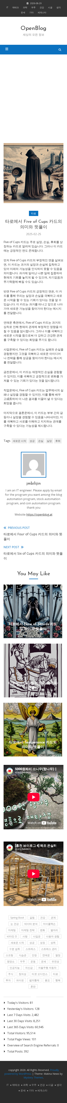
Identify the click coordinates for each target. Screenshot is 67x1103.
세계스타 (42, 12)
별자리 (54, 930)
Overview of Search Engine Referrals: (32, 1045)
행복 (57, 980)
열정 (57, 955)
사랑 (25, 936)
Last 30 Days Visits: (20, 1021)
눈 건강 (15, 924)
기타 (31, 12)
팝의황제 (34, 980)
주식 (10, 974)
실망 (49, 441)
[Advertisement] (33, 98)
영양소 (10, 961)
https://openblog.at (39, 514)
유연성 (55, 961)
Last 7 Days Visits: (19, 1015)
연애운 (46, 955)
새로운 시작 (19, 441)
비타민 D (12, 936)
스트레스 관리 (49, 949)
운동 (33, 961)
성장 (42, 942)
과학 (25, 7)
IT (7, 7)
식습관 (22, 955)
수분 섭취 (14, 949)
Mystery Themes (33, 1077)
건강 (42, 7)
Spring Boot (17, 917)
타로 (33, 213)
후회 (57, 441)
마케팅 (12, 930)
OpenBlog (33, 28)
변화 (42, 930)
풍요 (47, 980)
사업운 (37, 936)
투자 (8, 980)
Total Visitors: (16, 1033)
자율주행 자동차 (47, 967)
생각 (58, 7)
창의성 (22, 974)
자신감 (29, 967)
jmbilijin (33, 484)
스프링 (9, 955)
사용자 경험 (52, 936)
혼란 (33, 986)
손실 (40, 441)
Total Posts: (15, 1051)
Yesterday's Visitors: (21, 1009)
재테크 (15, 7)
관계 (53, 917)
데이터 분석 (31, 924)
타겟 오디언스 (40, 974)
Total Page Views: (19, 1039)
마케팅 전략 (27, 930)
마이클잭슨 (49, 924)
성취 (53, 942)
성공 (32, 441)
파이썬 (20, 980)
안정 (34, 955)
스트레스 (31, 949)
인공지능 (15, 967)
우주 (33, 7)
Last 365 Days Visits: (21, 1027)
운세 (23, 12)
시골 (50, 7)
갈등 (32, 917)
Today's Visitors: (18, 1003)
